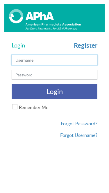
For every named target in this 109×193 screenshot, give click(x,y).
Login (55, 91)
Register (85, 45)
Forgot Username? (78, 135)
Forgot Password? (79, 123)
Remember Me (33, 107)
